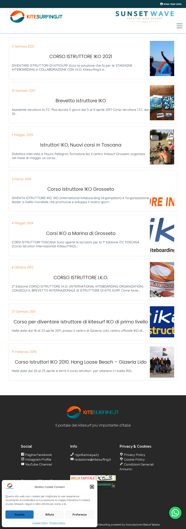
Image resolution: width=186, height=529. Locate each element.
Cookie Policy (40, 522)
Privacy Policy (57, 522)
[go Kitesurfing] (93, 418)
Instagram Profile (38, 459)
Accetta (20, 514)
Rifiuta (49, 514)
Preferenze (79, 514)
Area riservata (172, 4)
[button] (92, 487)
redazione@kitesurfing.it (92, 459)
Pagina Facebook (38, 455)
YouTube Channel (38, 464)
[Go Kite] (36, 22)
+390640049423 (86, 455)
